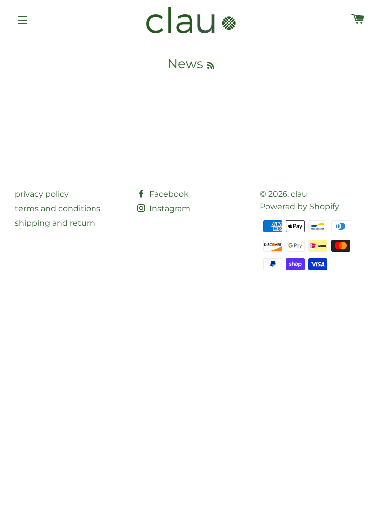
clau (299, 194)
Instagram (168, 208)
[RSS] (211, 65)
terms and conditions (57, 208)
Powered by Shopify (299, 206)
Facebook (168, 194)
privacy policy (42, 194)
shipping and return (55, 223)
